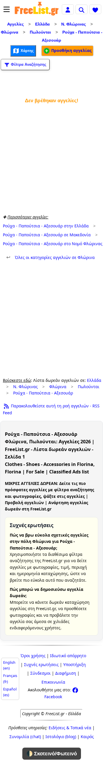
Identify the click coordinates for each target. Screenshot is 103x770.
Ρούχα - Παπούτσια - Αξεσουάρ (43, 393)
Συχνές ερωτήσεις (41, 664)
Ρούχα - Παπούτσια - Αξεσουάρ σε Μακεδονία (47, 234)
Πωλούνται (40, 32)
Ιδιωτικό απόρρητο (68, 655)
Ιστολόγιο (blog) (60, 736)
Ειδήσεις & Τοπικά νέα (70, 727)
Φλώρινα (9, 32)
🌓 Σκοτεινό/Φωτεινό (51, 754)
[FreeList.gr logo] (36, 9)
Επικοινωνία (53, 682)
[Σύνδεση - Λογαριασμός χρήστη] (67, 9)
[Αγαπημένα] (95, 9)
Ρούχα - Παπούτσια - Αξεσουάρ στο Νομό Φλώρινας (52, 243)
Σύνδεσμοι (40, 673)
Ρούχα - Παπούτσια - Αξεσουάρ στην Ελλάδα (46, 226)
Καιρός (87, 736)
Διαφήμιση (65, 673)
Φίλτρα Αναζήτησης (28, 64)
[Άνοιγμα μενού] (6, 9)
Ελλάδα (42, 24)
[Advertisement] (51, 158)
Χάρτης (26, 51)
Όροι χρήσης (33, 655)
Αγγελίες (15, 24)
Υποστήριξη (74, 664)
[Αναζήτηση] (82, 9)
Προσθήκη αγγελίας (71, 50)
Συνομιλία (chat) (25, 736)
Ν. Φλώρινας (73, 24)
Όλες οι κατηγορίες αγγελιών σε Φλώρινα (50, 257)
